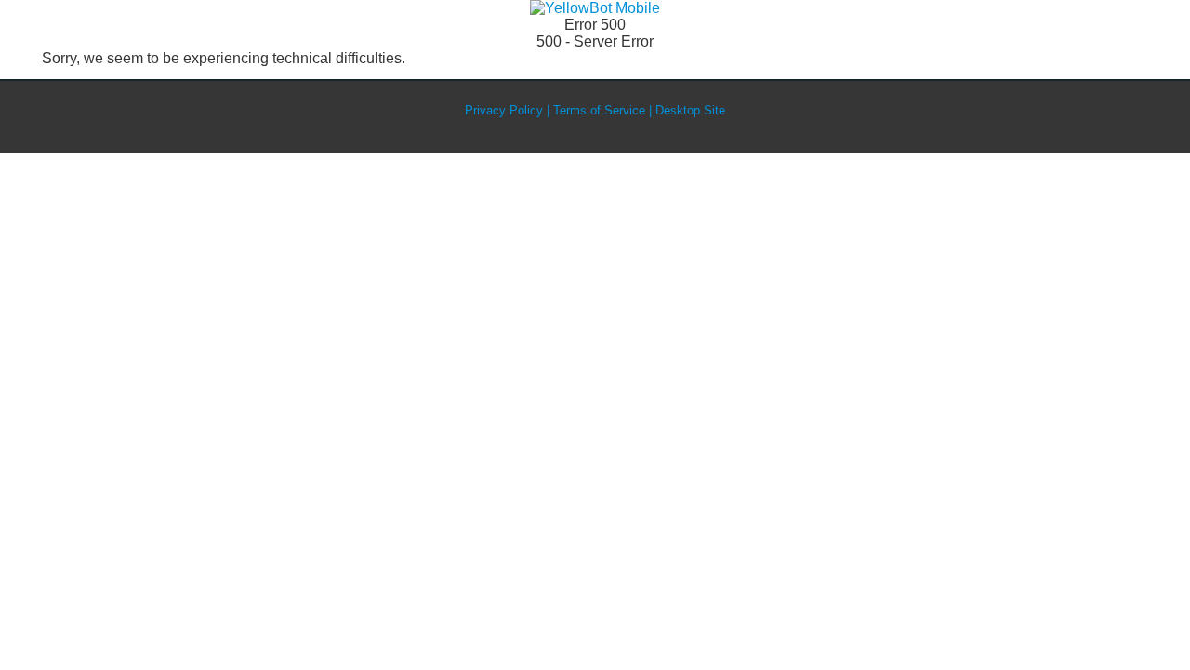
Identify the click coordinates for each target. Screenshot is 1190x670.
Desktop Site (690, 110)
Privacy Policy (504, 110)
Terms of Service (599, 110)
